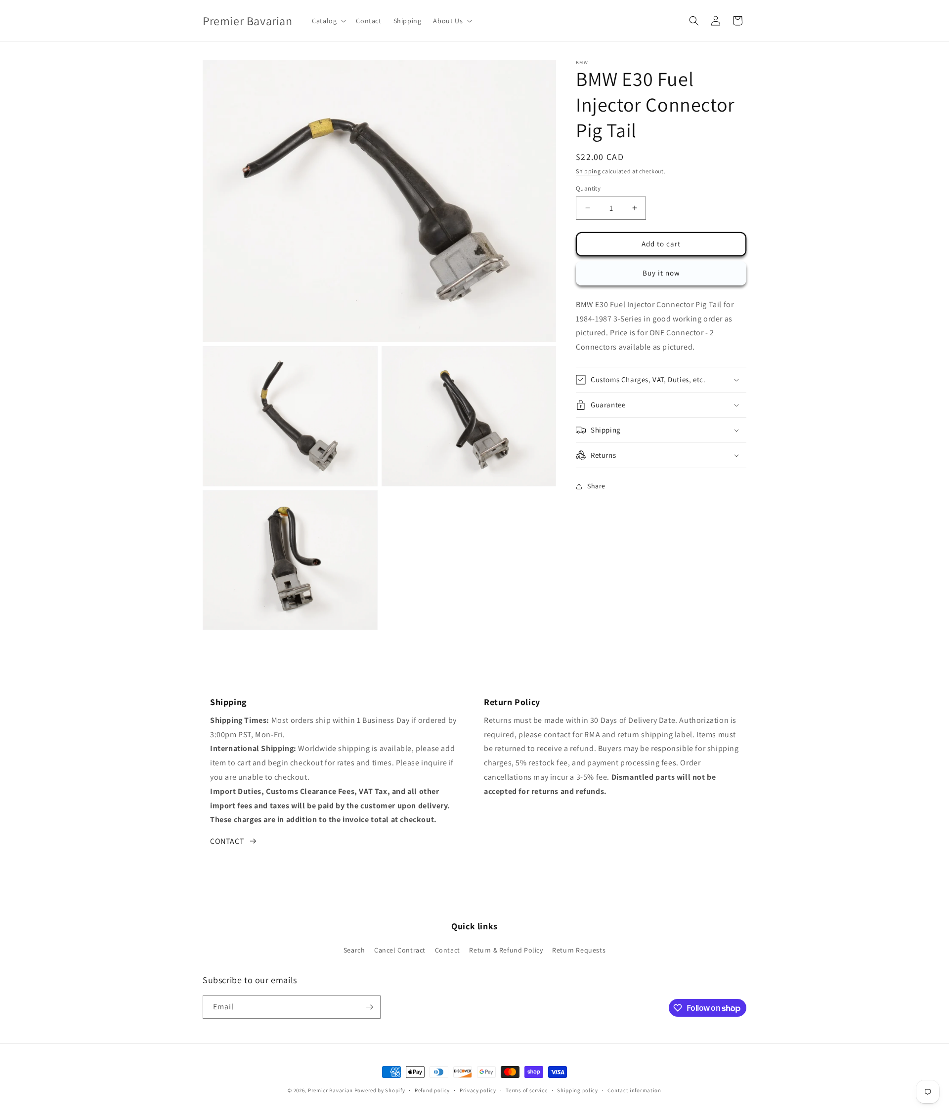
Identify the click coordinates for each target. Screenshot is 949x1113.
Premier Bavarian (330, 1090)
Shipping (588, 171)
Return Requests (578, 950)
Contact (447, 950)
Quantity (588, 188)
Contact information (634, 1090)
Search (354, 950)
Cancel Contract (400, 950)
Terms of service (526, 1090)
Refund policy (432, 1090)
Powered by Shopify (379, 1090)
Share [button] (596, 485)
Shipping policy (577, 1090)
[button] (328, 20)
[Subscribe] (369, 1007)
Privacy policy (478, 1090)
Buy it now (661, 273)
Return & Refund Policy (506, 950)
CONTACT (227, 841)
